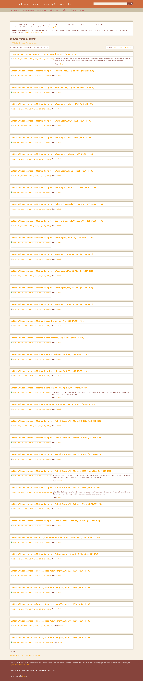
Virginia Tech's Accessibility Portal (34, 32)
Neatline (64, 10)
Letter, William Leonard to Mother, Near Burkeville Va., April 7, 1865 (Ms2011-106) (49, 388)
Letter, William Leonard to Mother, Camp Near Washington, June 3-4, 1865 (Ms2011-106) (52, 237)
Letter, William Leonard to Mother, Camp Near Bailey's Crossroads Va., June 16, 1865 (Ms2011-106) (57, 204)
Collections (73, 10)
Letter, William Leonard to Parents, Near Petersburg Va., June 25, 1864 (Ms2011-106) (51, 571)
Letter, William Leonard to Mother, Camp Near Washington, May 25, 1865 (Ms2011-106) (52, 288)
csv (14, 655)
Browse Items (15, 10)
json (28, 655)
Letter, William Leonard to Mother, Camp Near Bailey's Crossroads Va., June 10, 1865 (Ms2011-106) (57, 221)
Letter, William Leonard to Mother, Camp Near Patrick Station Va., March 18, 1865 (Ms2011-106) (56, 438)
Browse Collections (28, 10)
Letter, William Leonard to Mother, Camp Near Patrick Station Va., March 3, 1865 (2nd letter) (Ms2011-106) (61, 471)
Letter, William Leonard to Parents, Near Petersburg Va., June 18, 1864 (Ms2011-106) (51, 621)
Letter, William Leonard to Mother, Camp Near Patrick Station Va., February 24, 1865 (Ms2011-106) (57, 504)
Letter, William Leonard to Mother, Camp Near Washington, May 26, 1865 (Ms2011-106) (52, 271)
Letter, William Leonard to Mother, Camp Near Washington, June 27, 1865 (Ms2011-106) (52, 171)
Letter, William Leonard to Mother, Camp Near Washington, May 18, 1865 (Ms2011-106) (52, 304)
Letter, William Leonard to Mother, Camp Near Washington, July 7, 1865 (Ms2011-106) (51, 137)
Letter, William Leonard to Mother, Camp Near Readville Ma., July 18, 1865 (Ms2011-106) (52, 87)
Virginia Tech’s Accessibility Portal (19, 664)
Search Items (33, 43)
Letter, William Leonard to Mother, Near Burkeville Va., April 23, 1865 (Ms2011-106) (50, 371)
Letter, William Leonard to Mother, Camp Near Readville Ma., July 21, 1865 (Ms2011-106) (52, 71)
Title (114, 47)
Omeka (24, 676)
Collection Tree (53, 10)
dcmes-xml (23, 655)
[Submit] (131, 3)
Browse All (14, 43)
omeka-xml (33, 655)
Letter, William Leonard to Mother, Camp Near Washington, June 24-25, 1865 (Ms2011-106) (54, 187)
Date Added (127, 47)
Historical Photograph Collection (51, 27)
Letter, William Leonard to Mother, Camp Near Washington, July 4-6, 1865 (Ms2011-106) (52, 154)
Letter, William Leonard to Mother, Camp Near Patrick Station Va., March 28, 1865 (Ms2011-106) (56, 421)
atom (11, 655)
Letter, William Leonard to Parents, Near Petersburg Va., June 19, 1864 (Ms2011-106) (51, 604)
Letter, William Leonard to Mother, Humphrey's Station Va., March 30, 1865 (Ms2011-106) (53, 404)
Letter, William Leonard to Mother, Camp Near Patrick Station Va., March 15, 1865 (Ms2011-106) (56, 454)
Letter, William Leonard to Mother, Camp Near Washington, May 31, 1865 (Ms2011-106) (52, 254)
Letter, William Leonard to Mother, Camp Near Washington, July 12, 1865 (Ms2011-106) (52, 104)
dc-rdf (18, 655)
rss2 (39, 655)
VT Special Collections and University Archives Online (41, 3)
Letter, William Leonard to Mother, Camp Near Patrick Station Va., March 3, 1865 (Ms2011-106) (55, 487)
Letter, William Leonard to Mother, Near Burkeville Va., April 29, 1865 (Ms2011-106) (50, 354)
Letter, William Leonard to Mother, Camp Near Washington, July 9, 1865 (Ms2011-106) (51, 121)
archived (61, 64)
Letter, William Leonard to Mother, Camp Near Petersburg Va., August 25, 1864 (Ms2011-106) (54, 554)
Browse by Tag (23, 43)
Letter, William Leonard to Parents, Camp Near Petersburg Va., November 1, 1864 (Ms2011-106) (55, 537)
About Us (81, 10)
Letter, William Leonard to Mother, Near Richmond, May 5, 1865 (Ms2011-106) (47, 338)
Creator (120, 47)
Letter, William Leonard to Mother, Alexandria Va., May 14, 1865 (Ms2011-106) (47, 321)
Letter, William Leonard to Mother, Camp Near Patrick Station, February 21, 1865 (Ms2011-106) (55, 521)
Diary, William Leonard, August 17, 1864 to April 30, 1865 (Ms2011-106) (44, 54)
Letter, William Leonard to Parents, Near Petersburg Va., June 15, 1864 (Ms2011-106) (51, 637)
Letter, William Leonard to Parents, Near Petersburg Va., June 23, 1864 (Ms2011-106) (51, 587)
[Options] (128, 3)
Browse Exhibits (41, 10)
